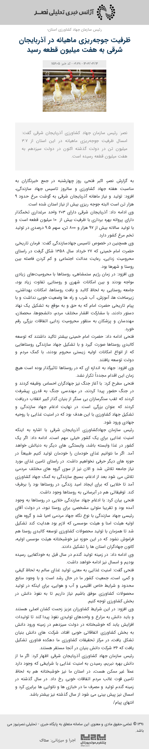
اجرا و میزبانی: (58, 740)
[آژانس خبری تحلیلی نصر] (74, 12)
